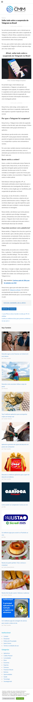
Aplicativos (7, 653)
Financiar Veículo (8, 669)
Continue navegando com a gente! (15, 303)
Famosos (6, 667)
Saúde (5, 677)
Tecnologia (12, 309)
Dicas (5, 660)
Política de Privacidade (10, 641)
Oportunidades (8, 674)
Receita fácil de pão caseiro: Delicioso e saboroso (15, 593)
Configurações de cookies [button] (8, 698)
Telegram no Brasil (15, 290)
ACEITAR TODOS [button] (20, 698)
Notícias (5, 309)
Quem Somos (7, 643)
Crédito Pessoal (8, 655)
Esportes (6, 665)
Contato (6, 636)
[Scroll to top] (30, 699)
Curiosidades (7, 658)
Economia (6, 662)
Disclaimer (7, 638)
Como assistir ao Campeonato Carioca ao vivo (15, 505)
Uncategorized (8, 681)
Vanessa (4, 18)
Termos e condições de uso (11, 645)
